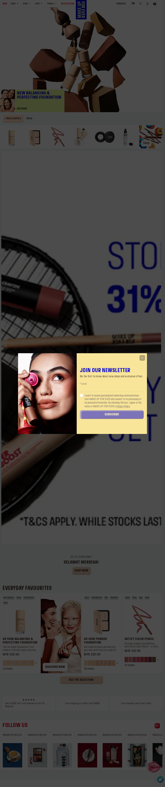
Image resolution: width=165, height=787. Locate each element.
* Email (83, 384)
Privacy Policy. (123, 406)
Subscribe (112, 414)
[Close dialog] (142, 358)
